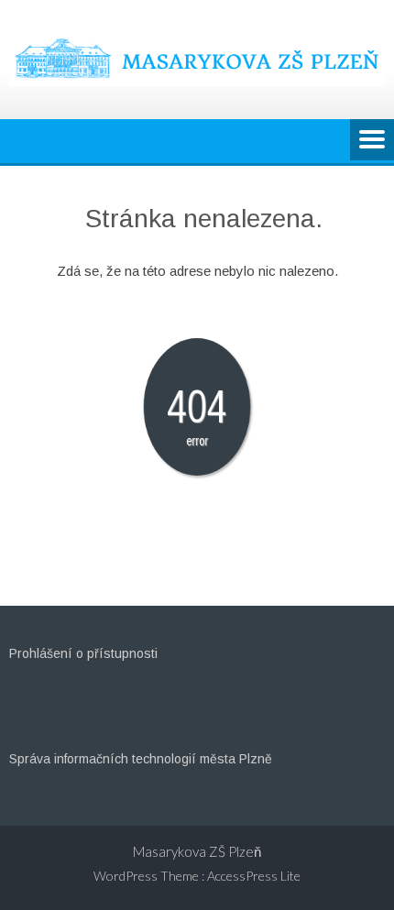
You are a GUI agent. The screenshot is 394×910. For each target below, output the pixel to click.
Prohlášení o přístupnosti (83, 653)
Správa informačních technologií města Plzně (140, 758)
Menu (372, 141)
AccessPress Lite (254, 875)
